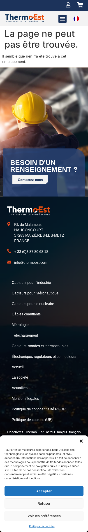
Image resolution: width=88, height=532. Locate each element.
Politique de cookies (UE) (32, 420)
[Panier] (80, 4)
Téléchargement (25, 335)
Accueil (18, 367)
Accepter (44, 491)
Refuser (44, 503)
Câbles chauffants (26, 314)
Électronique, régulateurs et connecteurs (44, 357)
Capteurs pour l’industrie (31, 283)
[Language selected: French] (76, 18)
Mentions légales (25, 398)
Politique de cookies (42, 526)
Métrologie (20, 325)
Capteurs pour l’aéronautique (35, 293)
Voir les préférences (44, 516)
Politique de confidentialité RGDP (39, 409)
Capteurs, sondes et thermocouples (40, 346)
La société (20, 377)
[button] (81, 441)
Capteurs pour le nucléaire (33, 304)
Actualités (20, 388)
